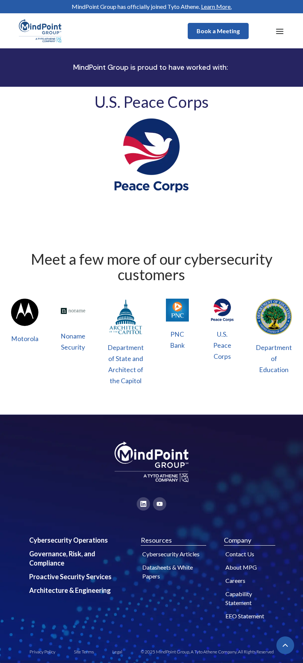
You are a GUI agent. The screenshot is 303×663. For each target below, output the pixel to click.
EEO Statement (244, 615)
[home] (40, 30)
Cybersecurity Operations (68, 540)
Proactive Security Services (70, 577)
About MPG (241, 567)
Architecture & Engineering (70, 590)
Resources (156, 540)
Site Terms (84, 652)
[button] (279, 31)
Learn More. (216, 6)
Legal (117, 652)
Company (237, 540)
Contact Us (239, 553)
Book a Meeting (218, 30)
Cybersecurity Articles (171, 553)
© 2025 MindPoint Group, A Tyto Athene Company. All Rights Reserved (207, 652)
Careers (235, 580)
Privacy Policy (42, 652)
